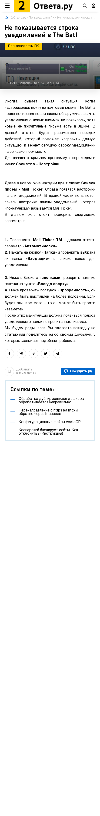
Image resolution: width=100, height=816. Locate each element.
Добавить (26, 371)
